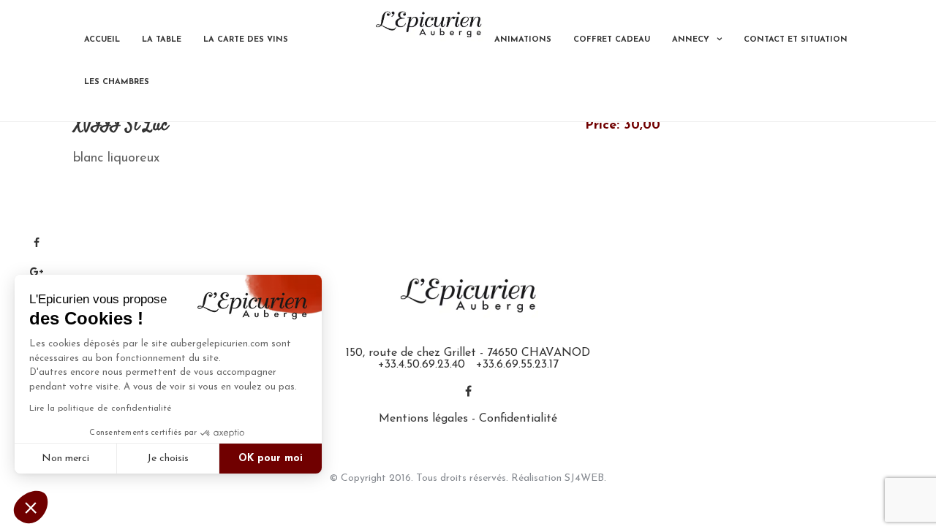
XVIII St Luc (120, 125)
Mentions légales (423, 419)
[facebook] (468, 392)
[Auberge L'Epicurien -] (428, 24)
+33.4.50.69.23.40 (421, 364)
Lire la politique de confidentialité (100, 408)
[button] (30, 507)
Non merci (65, 458)
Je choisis (168, 458)
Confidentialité (518, 419)
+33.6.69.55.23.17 (517, 364)
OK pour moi (270, 458)
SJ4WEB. (585, 478)
